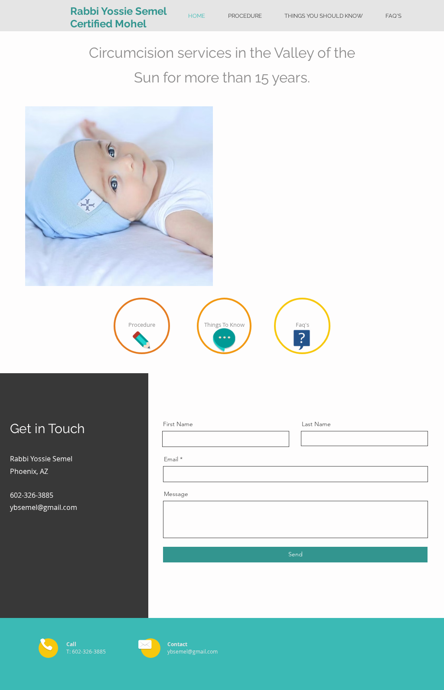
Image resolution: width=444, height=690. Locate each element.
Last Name (316, 424)
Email (171, 459)
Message (176, 494)
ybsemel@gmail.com (43, 507)
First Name (178, 424)
